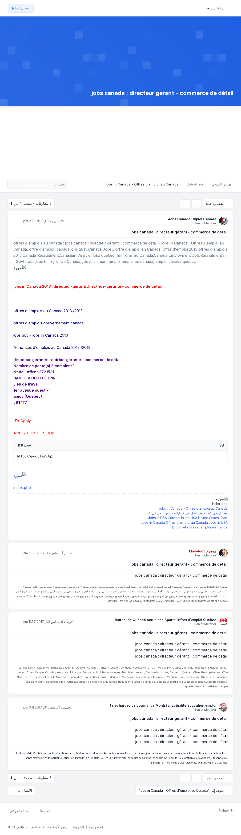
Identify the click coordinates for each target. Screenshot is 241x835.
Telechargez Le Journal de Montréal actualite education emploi (162, 705)
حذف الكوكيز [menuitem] (19, 811)
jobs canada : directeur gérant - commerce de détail (179, 232)
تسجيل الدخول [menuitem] (21, 8)
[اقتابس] (17, 221)
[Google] (204, 811)
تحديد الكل (23, 445)
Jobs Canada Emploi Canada (192, 219)
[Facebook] (215, 811)
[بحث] (21, 184)
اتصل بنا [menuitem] (45, 811)
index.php (22, 487)
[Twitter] (211, 811)
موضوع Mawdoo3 (202, 551)
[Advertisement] (120, 141)
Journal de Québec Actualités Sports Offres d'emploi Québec (165, 620)
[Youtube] (208, 811)
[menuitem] (217, 8)
